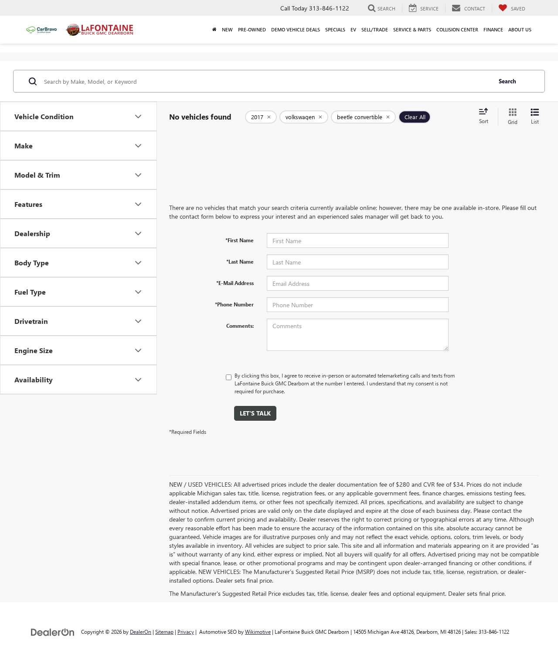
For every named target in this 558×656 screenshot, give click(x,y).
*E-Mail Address (235, 282)
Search (507, 81)
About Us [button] (519, 29)
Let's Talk (255, 413)
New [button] (227, 29)
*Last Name (240, 261)
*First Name (239, 240)
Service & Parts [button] (412, 29)
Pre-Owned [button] (252, 29)
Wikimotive (258, 631)
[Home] (214, 30)
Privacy (185, 631)
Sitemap (164, 631)
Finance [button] (493, 29)
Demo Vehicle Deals (295, 29)
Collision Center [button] (457, 29)
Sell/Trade (374, 29)
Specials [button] (335, 29)
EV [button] (353, 29)
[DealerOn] (53, 631)
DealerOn (140, 631)
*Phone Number (234, 304)
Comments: (240, 325)
